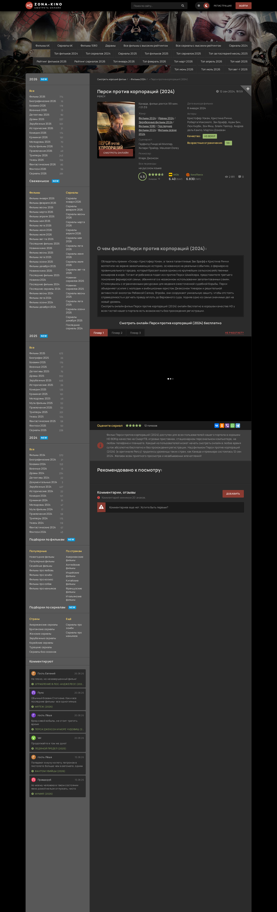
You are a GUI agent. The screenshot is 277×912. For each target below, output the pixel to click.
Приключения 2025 (40, 407)
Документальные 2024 (43, 482)
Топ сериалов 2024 (98, 53)
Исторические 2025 (41, 385)
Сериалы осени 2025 (75, 310)
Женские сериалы (40, 633)
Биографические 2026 (42, 101)
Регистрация (223, 5)
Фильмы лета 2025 (40, 257)
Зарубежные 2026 (40, 123)
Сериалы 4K (65, 45)
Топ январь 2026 (124, 61)
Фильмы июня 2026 (40, 230)
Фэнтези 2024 (37, 532)
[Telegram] (238, 425)
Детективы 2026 (39, 114)
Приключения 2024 (40, 513)
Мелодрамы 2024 (40, 504)
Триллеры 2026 (38, 155)
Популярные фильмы (42, 561)
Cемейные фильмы (40, 565)
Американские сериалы (43, 624)
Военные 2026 (38, 110)
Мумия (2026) (44, 793)
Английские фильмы (73, 566)
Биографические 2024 (42, 459)
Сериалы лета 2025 (74, 302)
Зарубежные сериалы (42, 638)
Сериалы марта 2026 (75, 223)
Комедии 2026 (37, 132)
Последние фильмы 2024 (44, 284)
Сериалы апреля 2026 (73, 231)
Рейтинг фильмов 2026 (52, 61)
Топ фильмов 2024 (66, 53)
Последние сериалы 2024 (44, 288)
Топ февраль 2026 (154, 61)
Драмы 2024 (36, 473)
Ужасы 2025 (36, 416)
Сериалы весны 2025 (75, 295)
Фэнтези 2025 (37, 425)
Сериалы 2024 (238, 45)
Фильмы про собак (40, 584)
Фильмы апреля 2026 (41, 216)
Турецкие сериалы (40, 647)
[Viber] (227, 425)
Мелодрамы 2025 (40, 398)
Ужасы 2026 (36, 160)
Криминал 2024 (38, 500)
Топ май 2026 (239, 61)
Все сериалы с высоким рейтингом (198, 45)
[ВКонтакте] (216, 425)
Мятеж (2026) (44, 706)
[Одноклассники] (222, 425)
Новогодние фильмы (41, 556)
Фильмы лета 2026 (40, 225)
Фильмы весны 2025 (41, 252)
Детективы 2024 (39, 477)
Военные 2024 (38, 468)
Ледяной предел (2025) (50, 748)
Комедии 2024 (37, 495)
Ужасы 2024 (36, 523)
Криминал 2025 (38, 394)
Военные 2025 (38, 366)
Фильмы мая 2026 (39, 221)
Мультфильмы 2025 (41, 403)
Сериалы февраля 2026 (74, 207)
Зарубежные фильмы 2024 (155, 122)
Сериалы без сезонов (42, 651)
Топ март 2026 (183, 61)
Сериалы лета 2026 (74, 247)
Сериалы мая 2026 (74, 239)
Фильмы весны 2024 (41, 293)
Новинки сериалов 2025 (75, 287)
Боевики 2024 (37, 464)
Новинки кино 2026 (40, 248)
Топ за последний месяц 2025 (228, 53)
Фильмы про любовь (41, 570)
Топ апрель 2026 (211, 61)
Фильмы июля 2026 (40, 234)
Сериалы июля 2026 (74, 263)
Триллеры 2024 (38, 518)
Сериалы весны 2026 (75, 215)
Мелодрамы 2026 (40, 141)
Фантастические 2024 (42, 527)
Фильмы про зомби (40, 575)
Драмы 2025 (36, 376)
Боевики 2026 (37, 105)
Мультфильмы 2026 (41, 146)
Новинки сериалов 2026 (75, 279)
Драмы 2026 (36, 119)
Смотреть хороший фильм (111, 79)
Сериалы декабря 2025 (74, 318)
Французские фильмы (74, 590)
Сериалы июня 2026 (74, 255)
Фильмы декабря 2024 (42, 307)
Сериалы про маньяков (74, 634)
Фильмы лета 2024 (40, 297)
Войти (243, 5)
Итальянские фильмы (74, 598)
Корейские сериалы (41, 642)
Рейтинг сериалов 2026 (89, 61)
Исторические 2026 (41, 128)
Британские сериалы (42, 629)
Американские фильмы (74, 558)
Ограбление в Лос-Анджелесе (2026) (59, 684)
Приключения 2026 (40, 150)
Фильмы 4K (43, 45)
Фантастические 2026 (42, 164)
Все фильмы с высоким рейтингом (146, 45)
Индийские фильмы (72, 574)
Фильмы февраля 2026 (42, 202)
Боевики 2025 (37, 362)
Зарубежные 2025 (40, 380)
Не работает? (234, 332)
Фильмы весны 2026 (41, 207)
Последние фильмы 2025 (44, 275)
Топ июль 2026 (210, 69)
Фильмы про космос (41, 579)
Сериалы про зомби (74, 626)
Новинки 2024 (37, 279)
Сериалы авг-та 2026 (75, 271)
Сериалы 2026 (38, 173)
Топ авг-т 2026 (238, 69)
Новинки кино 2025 (40, 270)
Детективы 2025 (39, 371)
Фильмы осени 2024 (41, 302)
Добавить (233, 493)
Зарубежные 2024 (40, 486)
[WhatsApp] (232, 425)
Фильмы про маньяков (42, 588)
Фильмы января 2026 (41, 198)
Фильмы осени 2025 (41, 261)
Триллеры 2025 (38, 412)
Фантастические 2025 (42, 421)
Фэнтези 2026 (37, 169)
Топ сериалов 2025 (188, 53)
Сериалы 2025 (127, 53)
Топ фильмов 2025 (156, 53)
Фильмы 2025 (37, 353)
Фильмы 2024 (37, 455)
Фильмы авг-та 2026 (41, 239)
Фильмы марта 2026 (41, 212)
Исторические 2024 (41, 491)
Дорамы (110, 45)
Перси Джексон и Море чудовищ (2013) (59, 729)
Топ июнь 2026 (184, 69)
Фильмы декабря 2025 (42, 266)
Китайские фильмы (72, 582)
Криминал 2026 (38, 137)
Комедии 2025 (37, 389)
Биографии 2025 (39, 357)
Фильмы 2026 (37, 96)
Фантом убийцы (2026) (50, 771)
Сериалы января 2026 (73, 200)
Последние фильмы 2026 (44, 243)
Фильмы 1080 (89, 45)
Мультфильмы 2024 (41, 509)
